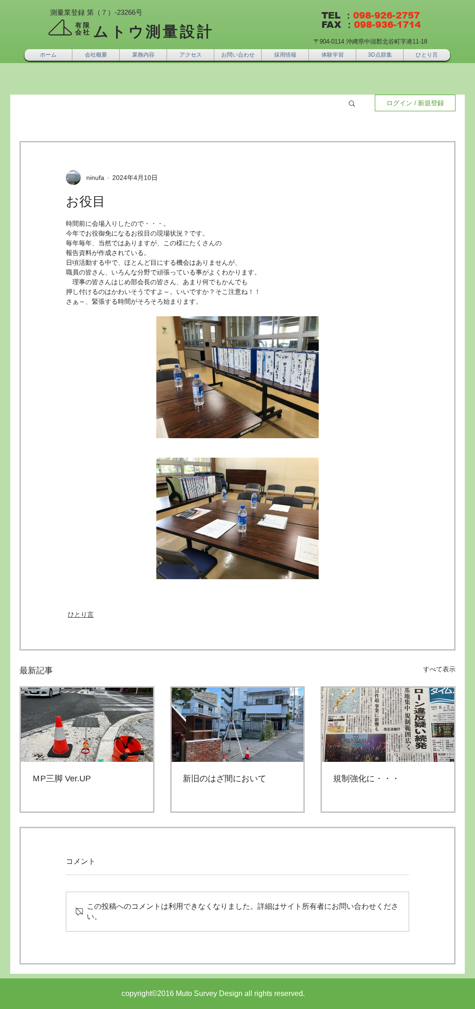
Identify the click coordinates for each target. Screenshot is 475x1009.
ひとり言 (81, 614)
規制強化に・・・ (366, 778)
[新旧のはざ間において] (238, 725)
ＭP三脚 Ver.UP (61, 778)
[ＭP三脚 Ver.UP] (87, 725)
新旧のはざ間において (224, 778)
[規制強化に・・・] (388, 725)
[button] (351, 103)
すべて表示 (439, 669)
